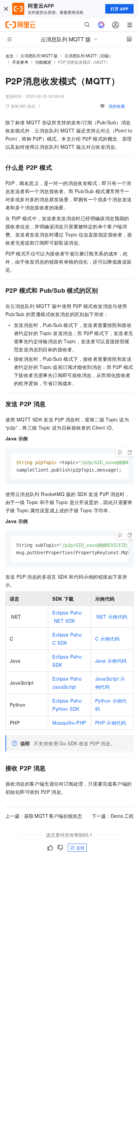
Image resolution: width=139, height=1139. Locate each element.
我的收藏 (117, 106)
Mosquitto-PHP (69, 722)
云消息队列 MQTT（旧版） (88, 55)
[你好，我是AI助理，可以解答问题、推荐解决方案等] (101, 25)
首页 (9, 56)
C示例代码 (107, 638)
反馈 (80, 847)
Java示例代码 (111, 660)
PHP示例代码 (110, 722)
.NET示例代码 (111, 616)
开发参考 (20, 62)
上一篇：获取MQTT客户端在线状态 (43, 815)
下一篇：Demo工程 (113, 815)
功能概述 (43, 62)
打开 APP (119, 9)
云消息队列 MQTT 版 (39, 55)
